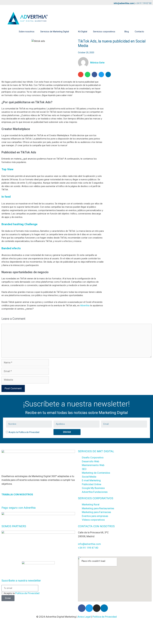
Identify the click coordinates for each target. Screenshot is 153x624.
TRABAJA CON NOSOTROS (17, 494)
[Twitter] (89, 608)
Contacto (139, 31)
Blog (126, 31)
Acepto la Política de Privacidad (24, 432)
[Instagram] (96, 608)
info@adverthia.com (124, 3)
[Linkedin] (104, 608)
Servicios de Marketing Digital (54, 31)
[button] (80, 74)
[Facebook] (81, 608)
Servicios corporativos (104, 31)
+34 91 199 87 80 (143, 3)
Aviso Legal (84, 616)
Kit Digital (82, 31)
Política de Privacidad (27, 593)
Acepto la (21, 593)
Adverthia (84, 305)
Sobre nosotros (26, 31)
